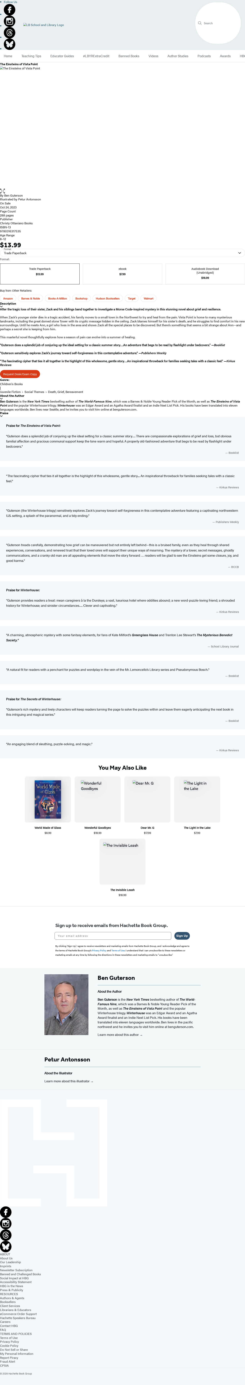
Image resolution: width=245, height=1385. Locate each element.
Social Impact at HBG (14, 1278)
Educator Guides (62, 56)
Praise (4, 413)
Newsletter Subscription (16, 1270)
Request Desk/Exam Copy (20, 374)
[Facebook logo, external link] (10, 9)
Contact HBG (9, 1325)
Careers (5, 1321)
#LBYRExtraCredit (96, 56)
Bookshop (81, 298)
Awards (225, 56)
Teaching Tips (31, 56)
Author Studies (177, 56)
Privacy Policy (9, 1341)
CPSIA (4, 1365)
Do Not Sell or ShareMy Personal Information (16, 1351)
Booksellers (8, 1302)
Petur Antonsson (67, 1059)
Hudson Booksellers (108, 298)
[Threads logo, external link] (10, 32)
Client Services (10, 1306)
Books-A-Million (57, 298)
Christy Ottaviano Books (16, 223)
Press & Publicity (11, 1290)
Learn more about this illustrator (67, 1081)
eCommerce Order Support (18, 1314)
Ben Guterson (13, 195)
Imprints (5, 1266)
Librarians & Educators (15, 1310)
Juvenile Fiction (10, 392)
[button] (122, 191)
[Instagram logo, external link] (10, 21)
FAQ (3, 1329)
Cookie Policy (9, 1345)
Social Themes (34, 392)
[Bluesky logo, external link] (10, 44)
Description (8, 303)
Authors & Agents (12, 1298)
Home (8, 56)
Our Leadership (10, 1262)
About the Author (12, 396)
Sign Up (182, 936)
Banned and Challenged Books (20, 1274)
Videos (153, 56)
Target (131, 298)
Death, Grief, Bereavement (65, 392)
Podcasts (204, 56)
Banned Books (128, 56)
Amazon (8, 298)
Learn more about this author (119, 1034)
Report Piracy (9, 1357)
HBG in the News (11, 1286)
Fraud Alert (7, 1361)
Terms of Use (9, 1337)
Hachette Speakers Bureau (18, 1318)
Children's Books (11, 384)
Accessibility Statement (16, 1282)
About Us (6, 1258)
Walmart (148, 298)
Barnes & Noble (30, 298)
